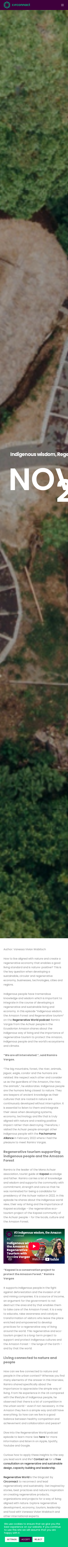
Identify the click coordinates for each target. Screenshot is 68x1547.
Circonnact (10, 1481)
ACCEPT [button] (25, 1539)
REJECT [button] (38, 1539)
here (42, 1437)
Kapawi (44, 1174)
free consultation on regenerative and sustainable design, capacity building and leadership (32, 1463)
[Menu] (61, 5)
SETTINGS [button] (12, 1539)
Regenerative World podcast (31, 1020)
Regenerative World (16, 1477)
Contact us (41, 1459)
